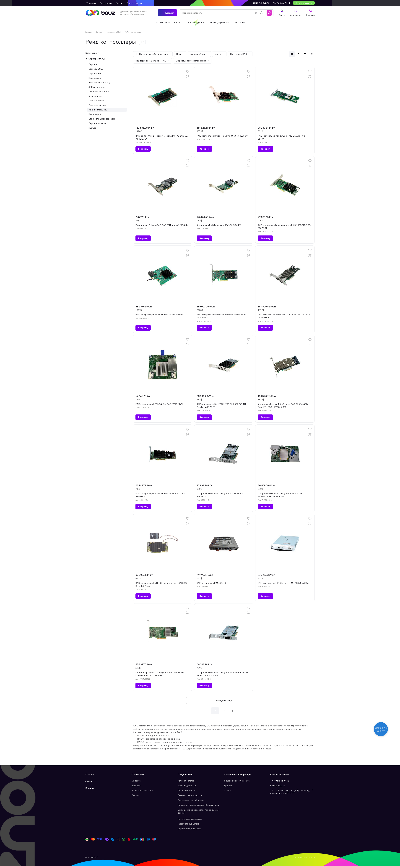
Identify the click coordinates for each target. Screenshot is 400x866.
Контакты (136, 780)
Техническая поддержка (190, 795)
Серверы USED (95, 69)
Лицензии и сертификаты (191, 800)
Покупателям (185, 774)
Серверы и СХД (96, 58)
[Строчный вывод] (305, 54)
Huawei (92, 128)
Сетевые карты (96, 100)
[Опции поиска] (255, 13)
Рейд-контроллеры (97, 109)
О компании (138, 774)
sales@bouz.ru (261, 2)
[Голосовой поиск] (262, 13)
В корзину (143, 149)
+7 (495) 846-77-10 (280, 3)
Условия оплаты (186, 780)
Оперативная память (98, 91)
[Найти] (269, 13)
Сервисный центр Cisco (189, 828)
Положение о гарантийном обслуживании (198, 805)
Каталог (89, 774)
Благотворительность (142, 790)
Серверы (92, 64)
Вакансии (136, 785)
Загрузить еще (224, 700)
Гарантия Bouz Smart (188, 824)
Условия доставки (187, 785)
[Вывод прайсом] (312, 54)
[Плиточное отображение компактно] (298, 54)
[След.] (232, 710)
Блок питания (95, 96)
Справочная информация (237, 774)
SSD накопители (96, 87)
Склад (88, 781)
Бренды (89, 788)
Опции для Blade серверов (101, 119)
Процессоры (94, 78)
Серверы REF (94, 73)
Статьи (135, 795)
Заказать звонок (304, 3)
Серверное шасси (97, 123)
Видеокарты (94, 114)
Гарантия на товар (187, 790)
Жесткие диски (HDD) (99, 82)
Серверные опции (97, 105)
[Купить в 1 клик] (187, 76)
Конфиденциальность (305, 857)
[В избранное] (187, 71)
